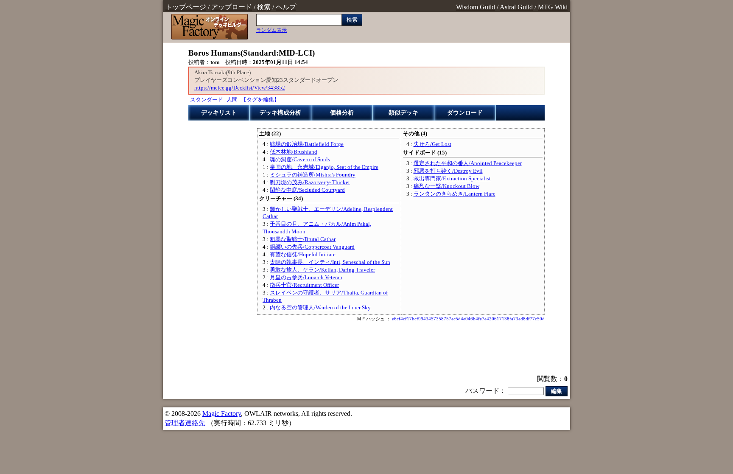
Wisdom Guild (475, 7)
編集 (556, 391)
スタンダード (206, 100)
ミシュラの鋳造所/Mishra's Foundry (312, 175)
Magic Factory (221, 413)
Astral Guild (516, 7)
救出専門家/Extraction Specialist (452, 179)
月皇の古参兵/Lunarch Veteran (306, 277)
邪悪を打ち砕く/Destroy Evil (448, 171)
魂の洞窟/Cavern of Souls (300, 160)
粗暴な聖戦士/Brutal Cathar (303, 239)
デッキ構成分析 (280, 112)
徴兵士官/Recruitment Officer (304, 285)
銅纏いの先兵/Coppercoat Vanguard (312, 247)
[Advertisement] (366, 349)
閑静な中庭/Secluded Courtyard (307, 190)
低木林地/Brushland (293, 152)
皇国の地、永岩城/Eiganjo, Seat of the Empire (324, 167)
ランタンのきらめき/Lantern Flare (454, 194)
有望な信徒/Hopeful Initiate (303, 255)
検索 (264, 7)
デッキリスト (219, 112)
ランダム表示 (271, 30)
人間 (232, 100)
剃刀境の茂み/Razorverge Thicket (310, 182)
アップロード (231, 7)
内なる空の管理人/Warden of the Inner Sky (320, 308)
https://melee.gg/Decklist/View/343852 (239, 88)
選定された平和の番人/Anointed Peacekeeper (468, 163)
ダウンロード (465, 112)
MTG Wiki (553, 7)
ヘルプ (286, 7)
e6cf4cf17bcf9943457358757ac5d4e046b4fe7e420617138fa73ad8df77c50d (468, 318)
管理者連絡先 (185, 422)
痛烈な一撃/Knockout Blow (446, 186)
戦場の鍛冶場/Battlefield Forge (307, 144)
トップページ (185, 7)
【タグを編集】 (260, 100)
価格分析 (342, 112)
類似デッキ (403, 112)
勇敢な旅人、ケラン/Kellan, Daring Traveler (322, 270)
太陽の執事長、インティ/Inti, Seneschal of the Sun (330, 262)
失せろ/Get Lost (432, 144)
